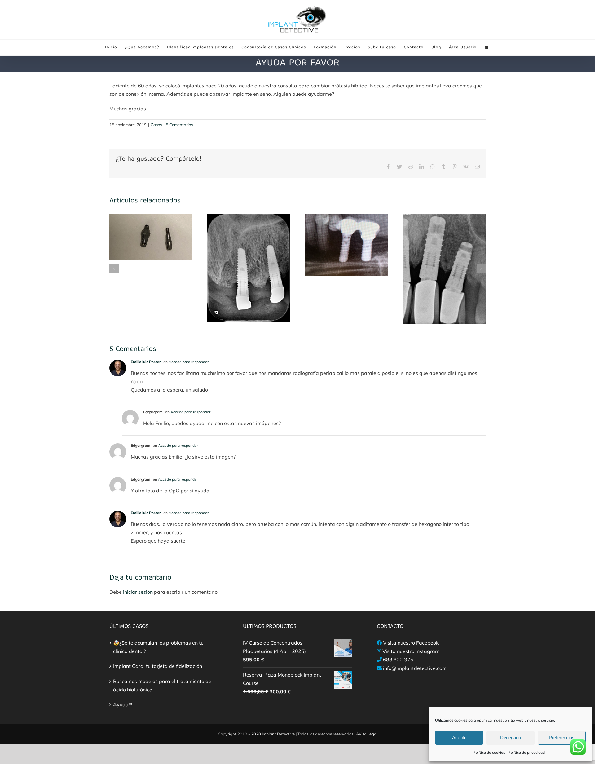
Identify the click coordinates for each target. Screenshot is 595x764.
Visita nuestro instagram (410, 651)
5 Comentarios (179, 124)
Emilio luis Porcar (146, 361)
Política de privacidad (526, 752)
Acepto (459, 737)
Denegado (510, 737)
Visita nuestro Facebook (411, 643)
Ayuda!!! (122, 704)
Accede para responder (189, 361)
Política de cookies (489, 752)
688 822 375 (398, 659)
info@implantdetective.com (415, 668)
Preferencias (562, 737)
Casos (156, 124)
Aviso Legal (366, 733)
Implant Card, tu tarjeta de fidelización (157, 666)
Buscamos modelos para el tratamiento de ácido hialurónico (162, 685)
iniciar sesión (138, 592)
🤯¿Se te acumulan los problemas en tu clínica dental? (158, 647)
